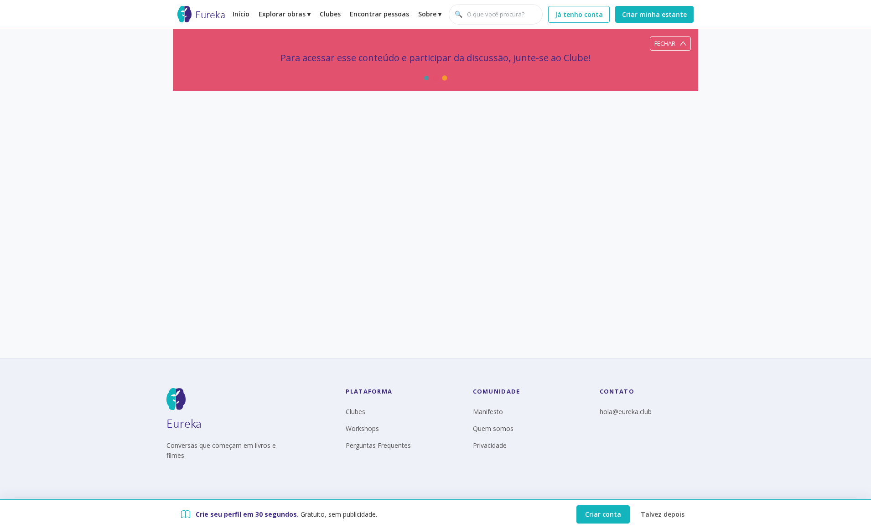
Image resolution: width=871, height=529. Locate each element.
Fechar (664, 43)
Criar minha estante (654, 14)
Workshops (362, 428)
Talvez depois (662, 514)
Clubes (330, 14)
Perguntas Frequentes (378, 445)
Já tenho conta (579, 14)
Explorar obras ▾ (285, 14)
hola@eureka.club (626, 411)
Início (241, 14)
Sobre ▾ (429, 14)
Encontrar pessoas (379, 14)
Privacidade (490, 445)
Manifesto (488, 411)
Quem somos (493, 428)
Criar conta (603, 514)
